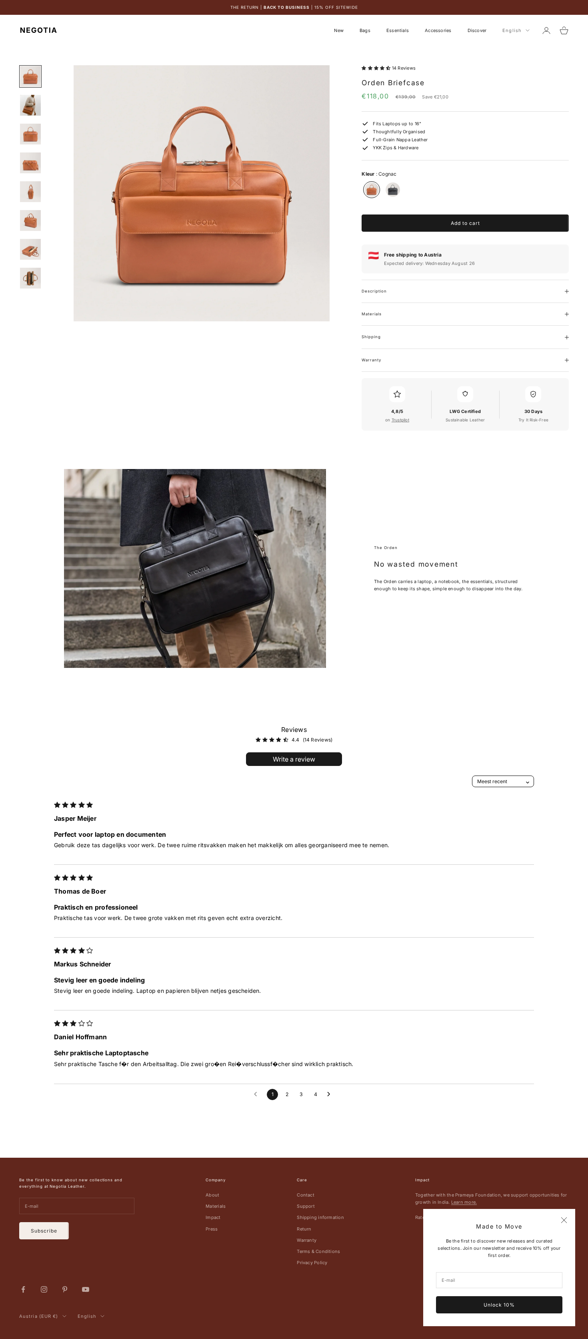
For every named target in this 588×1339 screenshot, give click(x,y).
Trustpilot (400, 419)
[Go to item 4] (30, 163)
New (339, 30)
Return (304, 1229)
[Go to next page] (330, 1094)
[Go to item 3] (30, 134)
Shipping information (320, 1217)
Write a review (294, 759)
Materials (216, 1206)
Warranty (306, 1240)
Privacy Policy (312, 1262)
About (212, 1195)
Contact (305, 1195)
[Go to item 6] (30, 220)
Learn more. (464, 1202)
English (512, 30)
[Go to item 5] (30, 191)
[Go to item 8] (30, 278)
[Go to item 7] (30, 249)
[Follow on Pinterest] (65, 1289)
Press (212, 1229)
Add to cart (465, 223)
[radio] (371, 189)
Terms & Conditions (318, 1251)
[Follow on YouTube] (86, 1289)
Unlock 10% (499, 1305)
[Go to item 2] (30, 105)
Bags (365, 30)
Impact (213, 1217)
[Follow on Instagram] (44, 1289)
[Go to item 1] (30, 76)
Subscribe (44, 1231)
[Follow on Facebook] (23, 1289)
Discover (477, 30)
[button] (377, 68)
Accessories (438, 30)
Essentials (397, 30)
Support (306, 1206)
